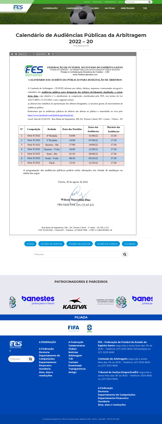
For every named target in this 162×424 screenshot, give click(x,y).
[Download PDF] (49, 54)
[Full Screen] (53, 54)
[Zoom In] (34, 54)
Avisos (30, 243)
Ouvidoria (129, 243)
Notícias (110, 8)
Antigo (120, 2)
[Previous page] (12, 54)
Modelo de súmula (79, 243)
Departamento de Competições (116, 394)
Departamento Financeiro (113, 398)
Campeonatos (74, 8)
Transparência (110, 2)
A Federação (46, 348)
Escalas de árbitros (51, 243)
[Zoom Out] (30, 54)
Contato (87, 2)
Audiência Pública (107, 243)
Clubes (95, 8)
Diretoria (44, 352)
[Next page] (16, 54)
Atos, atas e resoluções (112, 404)
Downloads (97, 2)
